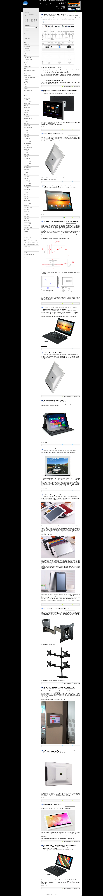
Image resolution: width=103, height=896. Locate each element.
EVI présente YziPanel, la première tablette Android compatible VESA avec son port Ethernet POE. (60, 750)
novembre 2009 (27, 223)
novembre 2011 (27, 185)
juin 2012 (26, 172)
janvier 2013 (27, 160)
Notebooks (26, 44)
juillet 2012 (26, 171)
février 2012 (27, 180)
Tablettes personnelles (73, 15)
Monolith (26, 68)
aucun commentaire (67, 86)
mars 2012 (26, 178)
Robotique (26, 79)
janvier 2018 (27, 103)
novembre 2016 (27, 109)
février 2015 (27, 125)
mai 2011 (26, 194)
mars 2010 (26, 218)
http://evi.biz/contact (46, 299)
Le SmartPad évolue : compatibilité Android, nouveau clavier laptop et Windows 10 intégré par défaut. (60, 308)
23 (32, 20)
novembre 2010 (27, 203)
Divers (25, 92)
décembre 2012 (27, 162)
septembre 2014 (28, 127)
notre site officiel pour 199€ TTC (67, 838)
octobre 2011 (27, 187)
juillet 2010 (26, 211)
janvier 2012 (27, 182)
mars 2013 (26, 156)
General (26, 41)
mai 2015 (26, 120)
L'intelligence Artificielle (29, 77)
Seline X (26, 88)
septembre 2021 (28, 101)
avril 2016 (26, 116)
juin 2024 (26, 99)
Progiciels (26, 62)
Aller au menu (51, 0)
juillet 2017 (26, 105)
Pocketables (27, 50)
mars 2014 (26, 136)
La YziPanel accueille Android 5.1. (52, 353)
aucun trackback (77, 86)
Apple (25, 86)
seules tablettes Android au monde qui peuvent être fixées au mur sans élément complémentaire (60, 613)
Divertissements (28, 90)
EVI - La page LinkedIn (29, 240)
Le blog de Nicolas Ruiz (31, 9)
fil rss (25, 252)
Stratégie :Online (28, 61)
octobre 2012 (27, 165)
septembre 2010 (28, 207)
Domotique (26, 48)
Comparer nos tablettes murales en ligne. (54, 14)
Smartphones (27, 46)
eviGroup (26, 237)
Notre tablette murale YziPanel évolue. (53, 133)
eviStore (26, 239)
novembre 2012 (27, 163)
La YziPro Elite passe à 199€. (51, 449)
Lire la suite (44, 127)
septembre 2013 (28, 147)
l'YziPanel (57, 692)
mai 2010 (26, 214)
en (24, 33)
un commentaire (68, 217)
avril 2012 (26, 176)
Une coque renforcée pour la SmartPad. (54, 400)
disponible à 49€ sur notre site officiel (57, 499)
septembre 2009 (28, 227)
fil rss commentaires (29, 254)
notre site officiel (52, 179)
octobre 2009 (27, 225)
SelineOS (26, 64)
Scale (25, 55)
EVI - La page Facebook (29, 242)
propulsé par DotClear (52, 894)
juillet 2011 (26, 191)
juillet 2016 (26, 112)
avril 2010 (26, 216)
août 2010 (26, 209)
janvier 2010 (27, 220)
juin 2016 (26, 114)
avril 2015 (26, 121)
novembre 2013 (27, 143)
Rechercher (27, 25)
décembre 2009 (27, 222)
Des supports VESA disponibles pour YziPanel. (56, 608)
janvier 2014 (27, 140)
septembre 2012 (28, 167)
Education (26, 52)
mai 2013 (26, 152)
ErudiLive (26, 73)
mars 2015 (26, 123)
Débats (25, 84)
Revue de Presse (28, 59)
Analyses (26, 81)
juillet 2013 (26, 149)
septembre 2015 (28, 118)
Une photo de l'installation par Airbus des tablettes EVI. (58, 687)
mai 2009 (26, 231)
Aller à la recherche (59, 0)
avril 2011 (26, 196)
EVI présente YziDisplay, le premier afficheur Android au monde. (61, 186)
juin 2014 (26, 131)
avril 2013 (26, 154)
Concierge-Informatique (29, 70)
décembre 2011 (27, 183)
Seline (25, 53)
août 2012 (26, 169)
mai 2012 (26, 174)
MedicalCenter (27, 66)
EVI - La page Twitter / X (30, 244)
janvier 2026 (27, 98)
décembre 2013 (27, 141)
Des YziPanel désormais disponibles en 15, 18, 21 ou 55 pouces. (61, 221)
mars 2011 (26, 198)
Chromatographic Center (29, 72)
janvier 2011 (27, 200)
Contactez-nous (53, 614)
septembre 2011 (28, 189)
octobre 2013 (27, 145)
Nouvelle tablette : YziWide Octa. (52, 804)
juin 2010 (26, 213)
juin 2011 (26, 193)
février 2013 (27, 158)
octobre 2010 (27, 205)
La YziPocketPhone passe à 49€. (52, 495)
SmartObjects (27, 75)
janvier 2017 (27, 107)
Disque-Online (27, 57)
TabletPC (26, 83)
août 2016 (26, 110)
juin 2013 (26, 151)
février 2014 (27, 138)
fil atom (26, 256)
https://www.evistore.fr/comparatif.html (54, 80)
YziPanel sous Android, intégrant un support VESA (61, 225)
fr (24, 35)
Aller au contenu (43, 0)
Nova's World (27, 246)
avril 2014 (26, 134)
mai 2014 (26, 132)
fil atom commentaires (29, 257)
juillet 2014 (26, 129)
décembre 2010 (27, 202)
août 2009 (26, 229)
